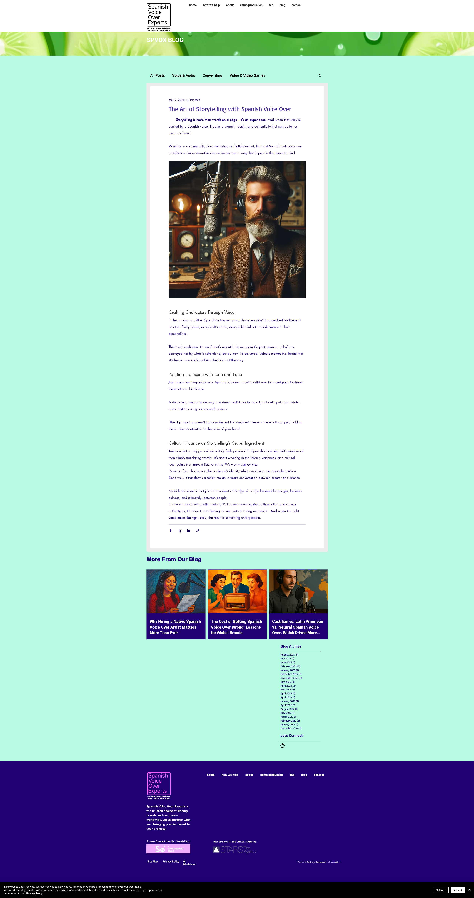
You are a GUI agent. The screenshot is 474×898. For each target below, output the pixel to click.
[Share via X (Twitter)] (179, 530)
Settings (440, 890)
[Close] (469, 890)
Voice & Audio (183, 75)
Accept (458, 890)
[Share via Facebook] (170, 530)
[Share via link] (197, 530)
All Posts (157, 75)
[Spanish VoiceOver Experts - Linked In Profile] (282, 745)
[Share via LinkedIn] (188, 530)
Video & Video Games (247, 75)
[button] (319, 75)
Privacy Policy (34, 893)
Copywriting (212, 75)
